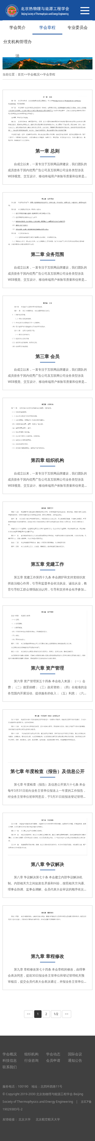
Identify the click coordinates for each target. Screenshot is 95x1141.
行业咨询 (31, 1060)
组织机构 (31, 1054)
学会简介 (17, 27)
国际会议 (75, 1054)
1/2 (56, 1014)
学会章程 (47, 27)
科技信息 (10, 1060)
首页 (21, 74)
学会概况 (33, 74)
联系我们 (10, 1066)
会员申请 (53, 1060)
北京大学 (24, 1119)
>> (66, 1014)
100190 (23, 1086)
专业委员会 (77, 27)
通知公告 (75, 1060)
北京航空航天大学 (48, 1119)
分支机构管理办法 (17, 49)
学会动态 (53, 1054)
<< (28, 1014)
